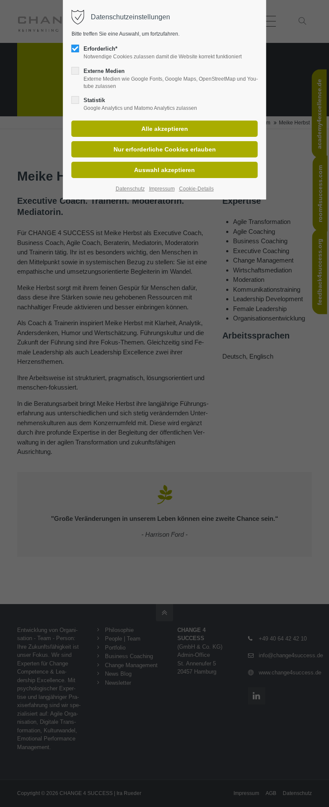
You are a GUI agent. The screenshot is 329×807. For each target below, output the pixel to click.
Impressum (162, 189)
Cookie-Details (196, 189)
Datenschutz (130, 189)
